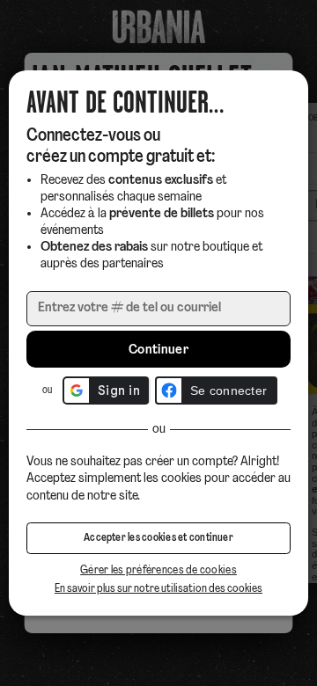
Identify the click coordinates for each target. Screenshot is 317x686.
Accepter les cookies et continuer (158, 538)
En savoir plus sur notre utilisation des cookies (158, 589)
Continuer (158, 350)
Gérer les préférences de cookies (158, 570)
